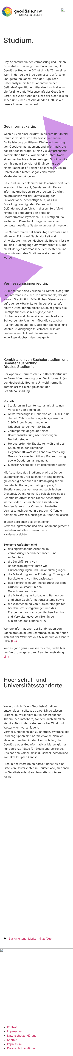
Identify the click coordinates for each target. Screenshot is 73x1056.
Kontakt (12, 1027)
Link (15, 641)
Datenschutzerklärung (21, 1035)
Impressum (15, 1031)
